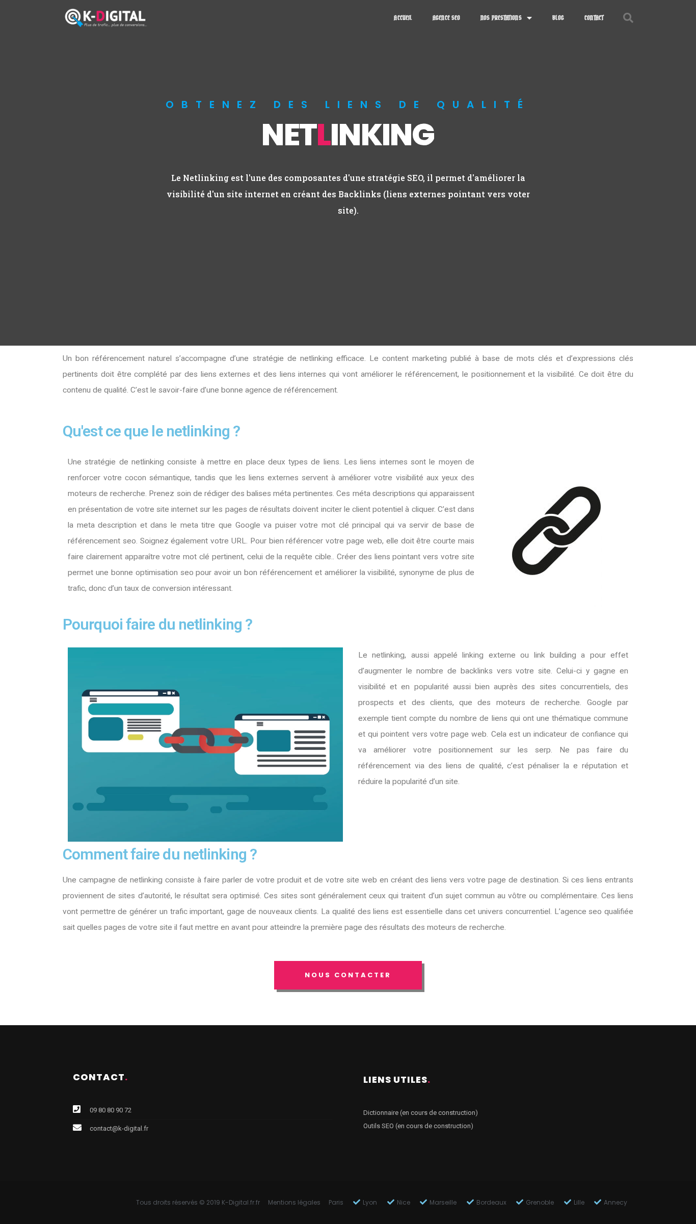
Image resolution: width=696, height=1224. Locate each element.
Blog (558, 17)
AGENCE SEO (446, 17)
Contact (594, 17)
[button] (348, 975)
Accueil (403, 17)
